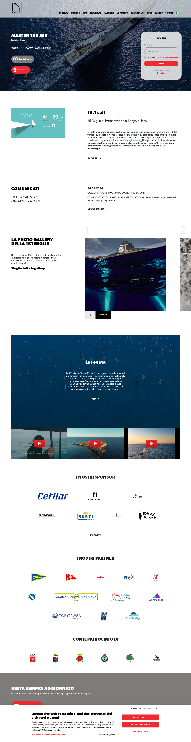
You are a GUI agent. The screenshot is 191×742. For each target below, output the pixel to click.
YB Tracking (123, 13)
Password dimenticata (168, 57)
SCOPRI (92, 158)
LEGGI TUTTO (95, 209)
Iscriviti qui (93, 148)
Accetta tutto (140, 717)
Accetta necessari (140, 725)
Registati (161, 73)
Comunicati (95, 13)
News (149, 13)
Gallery (159, 13)
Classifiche (108, 13)
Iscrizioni (75, 13)
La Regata (63, 13)
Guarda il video (25, 59)
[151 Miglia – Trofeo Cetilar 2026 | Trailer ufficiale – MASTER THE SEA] (95, 443)
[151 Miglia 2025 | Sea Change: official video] (152, 443)
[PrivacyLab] (113, 734)
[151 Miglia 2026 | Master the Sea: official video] (39, 443)
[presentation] (90, 315)
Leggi (93, 399)
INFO (85, 13)
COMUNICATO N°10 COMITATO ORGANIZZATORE (116, 192)
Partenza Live (137, 13)
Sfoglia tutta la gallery (28, 268)
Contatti (169, 13)
